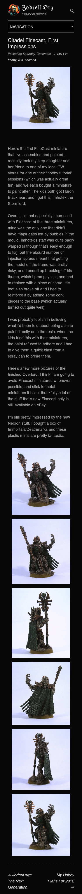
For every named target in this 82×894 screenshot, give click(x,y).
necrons (30, 60)
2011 (60, 53)
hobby (12, 60)
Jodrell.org (38, 8)
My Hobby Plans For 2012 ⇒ (61, 881)
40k (20, 60)
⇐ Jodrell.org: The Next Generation (20, 881)
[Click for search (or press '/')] (72, 10)
